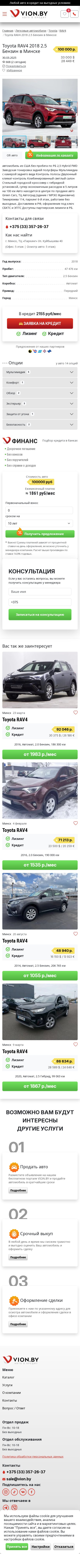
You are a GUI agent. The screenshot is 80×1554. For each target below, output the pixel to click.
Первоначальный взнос (21, 503)
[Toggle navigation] (5, 14)
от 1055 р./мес (40, 975)
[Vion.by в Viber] (14, 1507)
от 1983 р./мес (40, 754)
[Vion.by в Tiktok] (14, 1491)
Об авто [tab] (12, 155)
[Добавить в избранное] (76, 713)
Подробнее (18, 1190)
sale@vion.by (18, 1479)
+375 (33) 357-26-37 (29, 226)
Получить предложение (44, 534)
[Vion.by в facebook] (31, 1491)
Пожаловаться (16, 66)
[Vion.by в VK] (22, 1491)
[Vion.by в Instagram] (5, 1491)
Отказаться (63, 1546)
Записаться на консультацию (40, 614)
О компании (11, 1392)
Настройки (41, 1546)
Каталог (8, 1377)
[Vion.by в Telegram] (5, 1507)
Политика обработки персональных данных (32, 1456)
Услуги (7, 1385)
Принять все (17, 1546)
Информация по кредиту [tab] (54, 155)
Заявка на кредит (42, 323)
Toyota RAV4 (15, 719)
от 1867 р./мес (40, 1086)
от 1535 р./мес (40, 865)
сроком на (12, 516)
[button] (74, 82)
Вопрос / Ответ (13, 1408)
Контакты (9, 1400)
